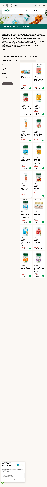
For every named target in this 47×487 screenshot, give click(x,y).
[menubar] (28, 11)
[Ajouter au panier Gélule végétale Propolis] (43, 114)
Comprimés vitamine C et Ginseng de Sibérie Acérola (25, 189)
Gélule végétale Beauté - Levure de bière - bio (38, 134)
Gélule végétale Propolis (38, 107)
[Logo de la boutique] (9, 5)
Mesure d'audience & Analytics (8, 476)
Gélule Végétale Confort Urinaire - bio (25, 242)
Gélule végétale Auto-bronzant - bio (38, 216)
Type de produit (6, 60)
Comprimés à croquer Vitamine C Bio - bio (25, 134)
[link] (39, 5)
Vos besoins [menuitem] (30, 10)
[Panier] (44, 5)
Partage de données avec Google (8, 475)
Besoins (4, 73)
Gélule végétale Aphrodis (38, 187)
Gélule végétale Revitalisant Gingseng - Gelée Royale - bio (38, 161)
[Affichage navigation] (3, 5)
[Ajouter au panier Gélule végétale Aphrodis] (43, 196)
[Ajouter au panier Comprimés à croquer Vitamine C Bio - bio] (30, 140)
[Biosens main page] (7, 11)
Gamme (4, 64)
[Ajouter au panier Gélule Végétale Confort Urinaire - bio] (30, 248)
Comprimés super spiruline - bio (25, 159)
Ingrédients (5, 69)
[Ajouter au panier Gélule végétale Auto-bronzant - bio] (43, 222)
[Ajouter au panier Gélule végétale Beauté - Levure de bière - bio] (43, 140)
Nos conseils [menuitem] (38, 10)
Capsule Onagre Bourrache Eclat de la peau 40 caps (38, 81)
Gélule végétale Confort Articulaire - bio (25, 216)
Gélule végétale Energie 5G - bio (25, 267)
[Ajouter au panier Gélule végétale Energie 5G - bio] (30, 276)
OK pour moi (19, 481)
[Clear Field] (35, 5)
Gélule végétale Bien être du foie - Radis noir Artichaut (39, 269)
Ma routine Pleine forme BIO (25, 78)
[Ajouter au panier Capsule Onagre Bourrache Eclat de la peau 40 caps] (43, 88)
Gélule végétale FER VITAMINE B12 (26, 107)
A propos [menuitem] (15, 10)
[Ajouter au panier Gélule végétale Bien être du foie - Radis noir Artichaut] (43, 276)
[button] (2, 482)
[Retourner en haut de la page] (43, 278)
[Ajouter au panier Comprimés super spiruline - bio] (30, 168)
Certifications (5, 77)
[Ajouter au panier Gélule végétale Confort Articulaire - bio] (30, 222)
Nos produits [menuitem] (22, 10)
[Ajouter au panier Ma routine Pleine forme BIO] (30, 88)
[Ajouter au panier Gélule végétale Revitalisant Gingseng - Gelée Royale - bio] (43, 168)
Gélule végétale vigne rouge (38, 241)
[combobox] (25, 5)
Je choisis (7, 481)
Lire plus (4, 49)
